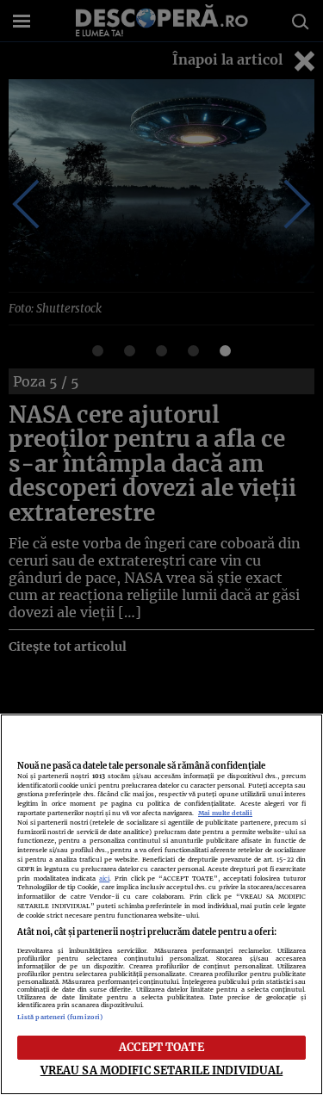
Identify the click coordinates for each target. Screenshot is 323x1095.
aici (104, 878)
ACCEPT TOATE (161, 1047)
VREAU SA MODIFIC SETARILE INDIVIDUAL (161, 1070)
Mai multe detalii (225, 813)
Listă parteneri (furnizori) (59, 1017)
